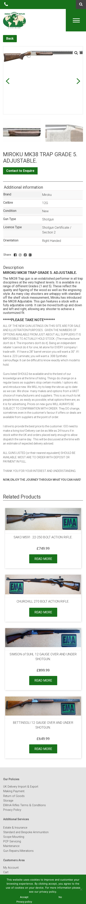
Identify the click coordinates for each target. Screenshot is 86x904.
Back (10, 38)
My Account (11, 867)
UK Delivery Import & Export (20, 786)
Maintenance (11, 846)
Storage (8, 800)
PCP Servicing (12, 841)
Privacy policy (24, 901)
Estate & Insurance (15, 827)
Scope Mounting (13, 837)
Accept (24, 897)
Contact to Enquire (20, 171)
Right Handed (51, 241)
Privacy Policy (12, 810)
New (45, 211)
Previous (7, 81)
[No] (81, 889)
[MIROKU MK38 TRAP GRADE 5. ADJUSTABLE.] (15, 255)
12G (45, 203)
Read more (43, 559)
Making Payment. (14, 791)
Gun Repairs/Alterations (18, 851)
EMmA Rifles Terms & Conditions (24, 805)
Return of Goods (14, 796)
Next (78, 81)
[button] (76, 53)
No (60, 897)
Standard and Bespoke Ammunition (26, 832)
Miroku (47, 195)
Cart (5, 872)
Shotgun (48, 219)
